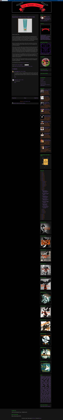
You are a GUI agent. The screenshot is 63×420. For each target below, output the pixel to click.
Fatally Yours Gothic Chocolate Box (47, 127)
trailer (44, 398)
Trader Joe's (47, 392)
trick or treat (42, 389)
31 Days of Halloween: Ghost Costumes (47, 133)
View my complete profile (44, 20)
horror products (48, 382)
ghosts (44, 391)
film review (44, 383)
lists (44, 382)
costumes (42, 391)
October (43, 183)
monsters (42, 390)
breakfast (45, 390)
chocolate (49, 390)
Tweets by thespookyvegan (44, 70)
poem (47, 399)
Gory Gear (43, 401)
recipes (46, 385)
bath (49, 391)
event (50, 378)
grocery (47, 389)
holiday (49, 380)
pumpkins (42, 380)
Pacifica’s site (22, 62)
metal (49, 394)
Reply (15, 76)
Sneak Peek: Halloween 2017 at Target (47, 90)
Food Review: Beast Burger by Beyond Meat (47, 140)
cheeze (50, 392)
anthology (43, 399)
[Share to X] (26, 64)
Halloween (43, 376)
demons (47, 394)
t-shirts (41, 393)
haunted (42, 392)
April (43, 209)
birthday (47, 396)
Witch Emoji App (46, 96)
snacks (43, 388)
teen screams (47, 401)
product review (26, 66)
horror (49, 376)
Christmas (42, 381)
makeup (47, 391)
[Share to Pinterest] (28, 64)
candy (45, 389)
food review (43, 379)
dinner (47, 383)
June (43, 188)
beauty (15, 66)
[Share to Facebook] (27, 64)
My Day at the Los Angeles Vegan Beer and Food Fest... (45, 191)
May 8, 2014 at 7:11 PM (20, 79)
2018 (42, 175)
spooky (46, 384)
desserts (46, 381)
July (43, 187)
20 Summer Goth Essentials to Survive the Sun (47, 103)
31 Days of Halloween (47, 377)
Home (25, 98)
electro (46, 399)
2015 (42, 179)
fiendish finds (46, 378)
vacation (42, 394)
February (43, 211)
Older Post (36, 98)
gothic (50, 379)
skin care (29, 66)
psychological (49, 397)
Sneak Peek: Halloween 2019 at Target (47, 122)
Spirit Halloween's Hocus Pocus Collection (47, 109)
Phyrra (15, 79)
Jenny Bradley (16, 71)
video (45, 386)
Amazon (27, 62)
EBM (41, 397)
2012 (42, 215)
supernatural (42, 398)
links (41, 396)
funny (43, 397)
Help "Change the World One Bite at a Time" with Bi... (45, 194)
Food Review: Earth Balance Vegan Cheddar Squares (45, 204)
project (50, 401)
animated (49, 396)
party (42, 396)
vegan (31, 66)
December (43, 181)
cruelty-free (19, 66)
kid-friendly (49, 395)
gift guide (49, 389)
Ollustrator (34, 418)
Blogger (40, 418)
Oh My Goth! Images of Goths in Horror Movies (47, 116)
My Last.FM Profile (43, 83)
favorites (46, 387)
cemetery (44, 394)
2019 (42, 174)
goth (47, 379)
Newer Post (14, 98)
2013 (42, 214)
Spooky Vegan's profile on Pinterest (45, 406)
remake (48, 400)
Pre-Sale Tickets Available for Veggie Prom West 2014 (45, 197)
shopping (42, 377)
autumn (46, 380)
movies (42, 378)
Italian (44, 396)
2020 (42, 173)
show (50, 400)
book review (49, 393)
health (22, 66)
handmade (44, 393)
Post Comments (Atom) (27, 101)
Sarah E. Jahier (47, 16)
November (43, 182)
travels (44, 392)
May (43, 189)
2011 (42, 216)
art (42, 382)
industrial (46, 395)
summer (46, 388)
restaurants (42, 385)
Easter (41, 401)
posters (46, 400)
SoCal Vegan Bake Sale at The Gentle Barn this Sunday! (45, 207)
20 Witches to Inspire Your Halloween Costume (47, 147)
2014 (42, 180)
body (17, 66)
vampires (47, 398)
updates (46, 397)
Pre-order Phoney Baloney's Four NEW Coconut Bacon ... (45, 199)
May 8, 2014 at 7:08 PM (22, 71)
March (43, 210)
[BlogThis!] (25, 64)
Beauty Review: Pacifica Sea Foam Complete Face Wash (45, 202)
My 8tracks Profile (43, 81)
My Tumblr (42, 80)
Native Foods (42, 400)
